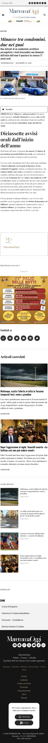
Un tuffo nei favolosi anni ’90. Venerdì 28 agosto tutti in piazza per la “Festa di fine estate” (32, 513)
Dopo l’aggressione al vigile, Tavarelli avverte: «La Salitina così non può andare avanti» (23, 448)
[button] (3, 15)
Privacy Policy (34, 667)
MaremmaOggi (11, 247)
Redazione (6, 667)
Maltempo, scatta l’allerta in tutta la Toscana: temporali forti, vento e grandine (22, 392)
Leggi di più (5, 414)
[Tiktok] (43, 3)
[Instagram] (35, 3)
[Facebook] (30, 3)
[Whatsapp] (45, 3)
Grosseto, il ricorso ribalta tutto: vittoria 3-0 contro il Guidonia (32, 534)
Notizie (3, 31)
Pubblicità (24, 667)
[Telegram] (32, 3)
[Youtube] (40, 3)
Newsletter (15, 667)
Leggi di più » (24, 496)
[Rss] (37, 3)
